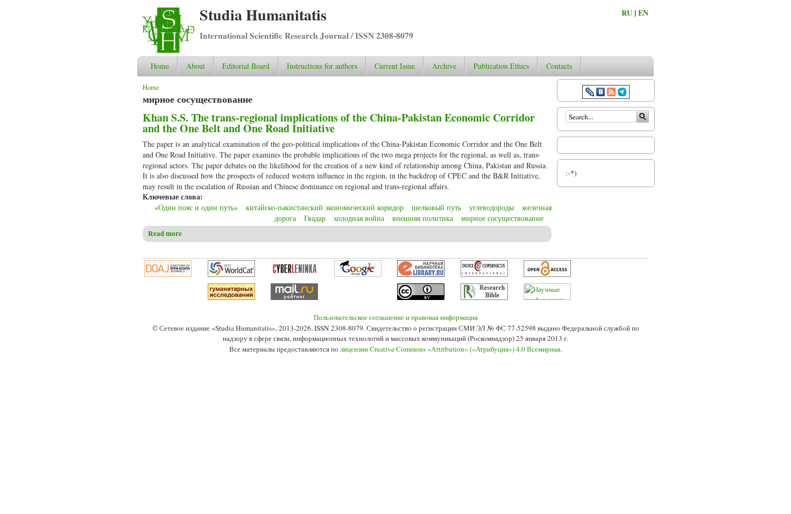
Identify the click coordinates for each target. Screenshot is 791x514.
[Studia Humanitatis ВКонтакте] (600, 93)
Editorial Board (246, 66)
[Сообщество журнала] (590, 93)
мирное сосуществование (502, 218)
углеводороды (491, 207)
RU (627, 12)
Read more (165, 233)
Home (160, 66)
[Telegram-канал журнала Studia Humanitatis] (622, 93)
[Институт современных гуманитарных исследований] (231, 297)
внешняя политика (422, 218)
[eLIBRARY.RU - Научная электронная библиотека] (420, 274)
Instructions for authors (322, 66)
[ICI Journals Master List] (484, 274)
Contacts (559, 66)
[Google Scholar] (358, 274)
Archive (444, 66)
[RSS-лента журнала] (611, 93)
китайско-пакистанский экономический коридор (325, 207)
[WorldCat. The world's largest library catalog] (231, 274)
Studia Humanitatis (263, 15)
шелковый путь (436, 207)
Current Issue (395, 66)
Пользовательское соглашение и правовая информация (396, 317)
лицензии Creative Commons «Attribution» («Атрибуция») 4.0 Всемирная (450, 349)
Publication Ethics (501, 66)
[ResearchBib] (484, 297)
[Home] (168, 50)
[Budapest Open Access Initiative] (547, 274)
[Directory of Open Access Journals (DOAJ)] (168, 274)
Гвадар (315, 218)
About (195, 66)
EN (643, 12)
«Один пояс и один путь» (196, 207)
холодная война (359, 218)
